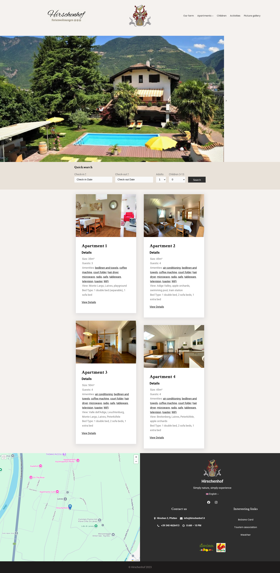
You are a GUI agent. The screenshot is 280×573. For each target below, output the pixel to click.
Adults (159, 174)
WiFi (106, 281)
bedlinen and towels (106, 267)
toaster (98, 281)
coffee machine (100, 398)
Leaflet (136, 560)
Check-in (80, 174)
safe (105, 276)
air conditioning (104, 394)
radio (99, 276)
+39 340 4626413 (170, 525)
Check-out (122, 174)
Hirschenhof (212, 481)
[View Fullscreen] (4, 457)
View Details (89, 302)
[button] (70, 507)
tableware (115, 276)
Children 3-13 (176, 174)
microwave (88, 276)
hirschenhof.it (197, 518)
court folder (99, 272)
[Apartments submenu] (213, 16)
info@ (187, 518)
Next (226, 98)
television (87, 281)
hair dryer (113, 272)
